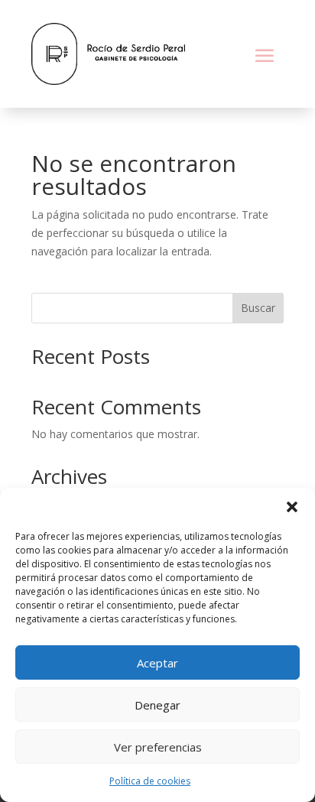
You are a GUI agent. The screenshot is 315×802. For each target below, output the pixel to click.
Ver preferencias (158, 747)
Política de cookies (149, 780)
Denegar (157, 705)
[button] (292, 507)
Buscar (258, 307)
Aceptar (157, 662)
